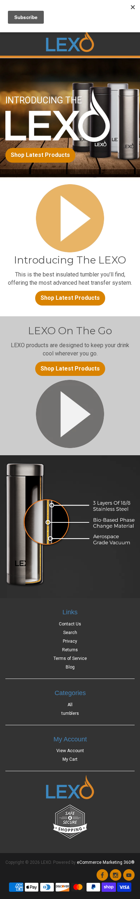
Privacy (70, 641)
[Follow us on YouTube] (129, 875)
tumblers (70, 713)
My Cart (70, 759)
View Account (70, 750)
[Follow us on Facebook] (102, 875)
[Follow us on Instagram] (115, 875)
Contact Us (70, 623)
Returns (70, 649)
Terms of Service (70, 658)
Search (70, 632)
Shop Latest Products (40, 155)
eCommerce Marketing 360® (106, 862)
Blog (70, 667)
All (70, 704)
